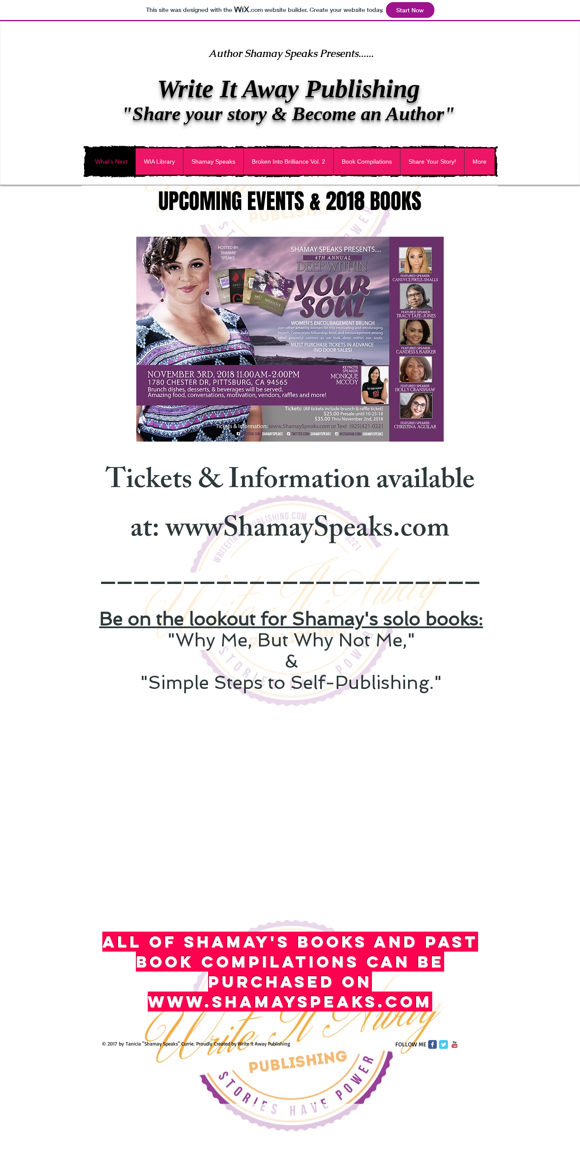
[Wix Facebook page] (432, 1044)
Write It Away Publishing (288, 89)
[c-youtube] (454, 1044)
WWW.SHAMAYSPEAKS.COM (290, 1002)
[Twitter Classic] (443, 1044)
